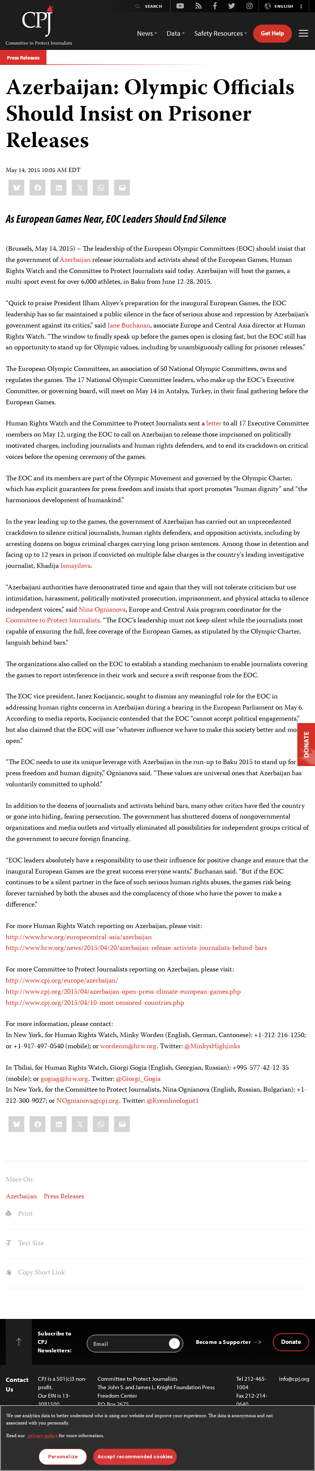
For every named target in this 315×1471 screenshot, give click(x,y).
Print (25, 1214)
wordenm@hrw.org (128, 1046)
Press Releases (23, 57)
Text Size (30, 1243)
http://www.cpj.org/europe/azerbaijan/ (62, 981)
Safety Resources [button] (218, 33)
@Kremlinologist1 (173, 1101)
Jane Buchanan (129, 326)
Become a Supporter (223, 1341)
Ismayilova (75, 566)
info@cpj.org (294, 1378)
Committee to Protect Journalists (53, 621)
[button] (301, 6)
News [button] (145, 33)
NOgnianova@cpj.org (87, 1101)
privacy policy (43, 1436)
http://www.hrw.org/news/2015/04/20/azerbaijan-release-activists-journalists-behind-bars (136, 948)
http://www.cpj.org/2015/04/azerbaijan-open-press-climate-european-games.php (123, 992)
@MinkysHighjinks (212, 1046)
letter (214, 424)
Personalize (63, 1456)
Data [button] (174, 33)
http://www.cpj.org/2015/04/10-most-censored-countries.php (95, 1003)
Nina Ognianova (102, 610)
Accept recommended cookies (135, 1456)
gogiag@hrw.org (64, 1079)
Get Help (272, 33)
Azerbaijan (75, 260)
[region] (157, 1438)
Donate (291, 1341)
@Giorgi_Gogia (138, 1079)
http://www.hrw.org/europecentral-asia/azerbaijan (79, 937)
